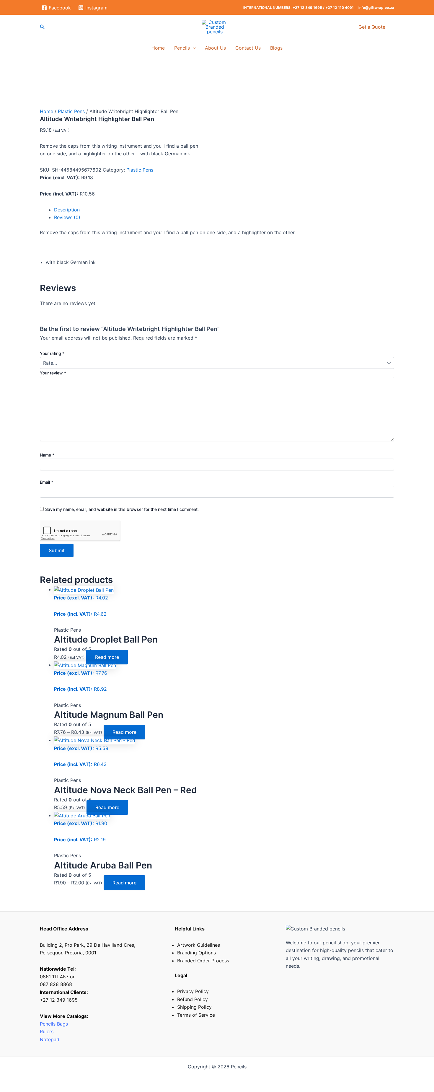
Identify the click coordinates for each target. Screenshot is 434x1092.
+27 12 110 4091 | (341, 7)
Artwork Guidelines (198, 945)
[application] (193, 48)
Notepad (49, 1039)
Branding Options (196, 953)
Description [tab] (67, 210)
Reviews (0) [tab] (67, 217)
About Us (215, 48)
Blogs (276, 48)
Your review (53, 372)
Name (47, 454)
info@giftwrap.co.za (376, 7)
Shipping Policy (194, 1007)
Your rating (52, 353)
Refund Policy (192, 999)
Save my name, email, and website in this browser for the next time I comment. (122, 509)
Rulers (47, 1031)
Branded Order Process (203, 961)
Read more (107, 657)
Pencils (182, 48)
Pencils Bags (54, 1024)
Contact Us (248, 48)
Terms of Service (196, 1015)
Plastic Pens (71, 111)
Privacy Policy (193, 991)
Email (46, 482)
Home (158, 48)
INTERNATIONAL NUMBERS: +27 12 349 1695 (282, 7)
